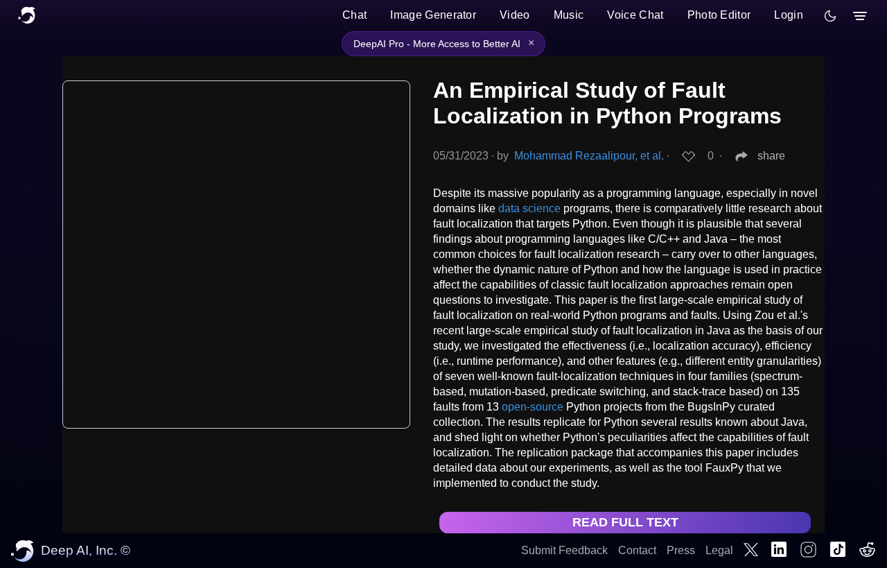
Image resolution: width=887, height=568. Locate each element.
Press (681, 550)
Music (569, 15)
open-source (532, 407)
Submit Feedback (564, 550)
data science (529, 208)
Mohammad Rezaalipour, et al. (589, 156)
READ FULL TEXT (625, 522)
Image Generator (433, 15)
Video (515, 15)
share (771, 156)
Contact (637, 550)
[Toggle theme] (830, 16)
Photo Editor (719, 15)
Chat (354, 15)
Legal (719, 550)
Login (788, 15)
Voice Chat (635, 15)
